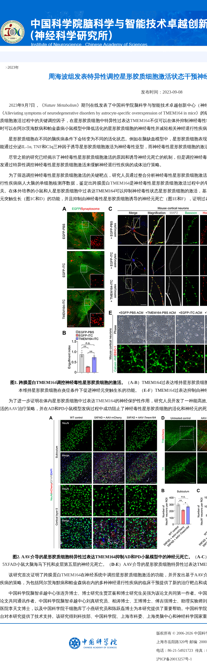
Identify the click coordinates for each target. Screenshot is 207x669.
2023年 (13, 67)
